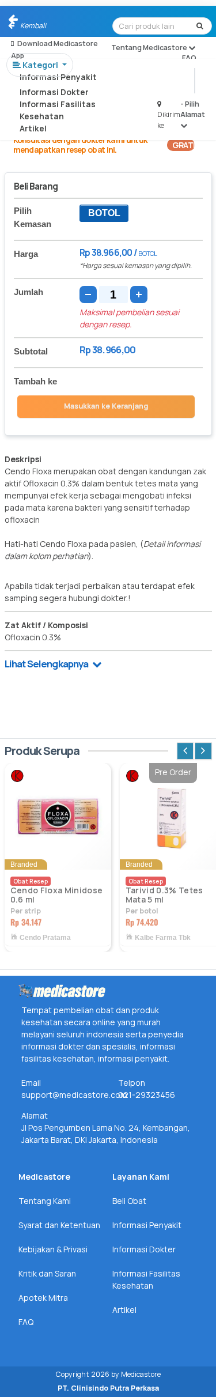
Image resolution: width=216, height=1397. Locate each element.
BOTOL (104, 213)
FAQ (189, 58)
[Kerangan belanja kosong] (35, 20)
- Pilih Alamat (192, 109)
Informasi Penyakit (58, 76)
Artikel (33, 128)
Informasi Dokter (54, 91)
